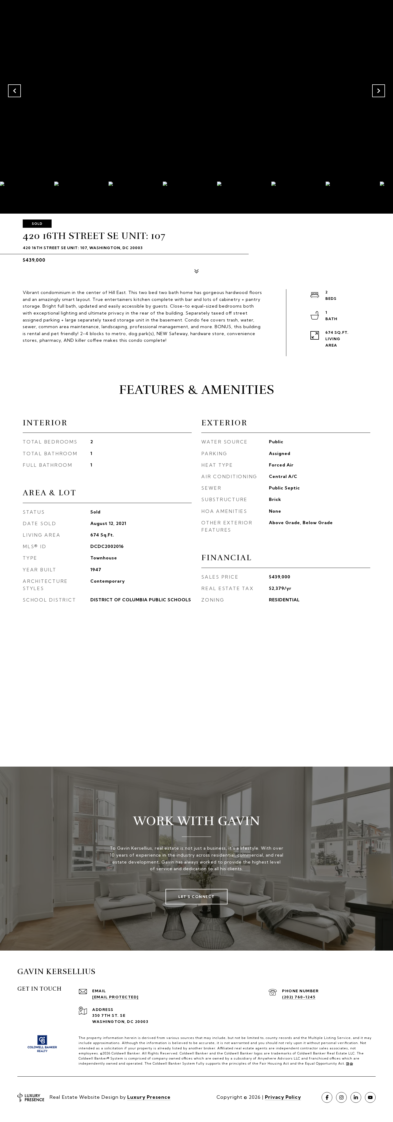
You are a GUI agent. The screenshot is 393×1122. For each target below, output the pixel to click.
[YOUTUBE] (370, 1097)
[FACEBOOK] (327, 1097)
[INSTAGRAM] (341, 1097)
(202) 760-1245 (298, 997)
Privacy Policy (283, 1097)
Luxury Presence (149, 1097)
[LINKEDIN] (355, 1097)
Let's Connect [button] (196, 896)
